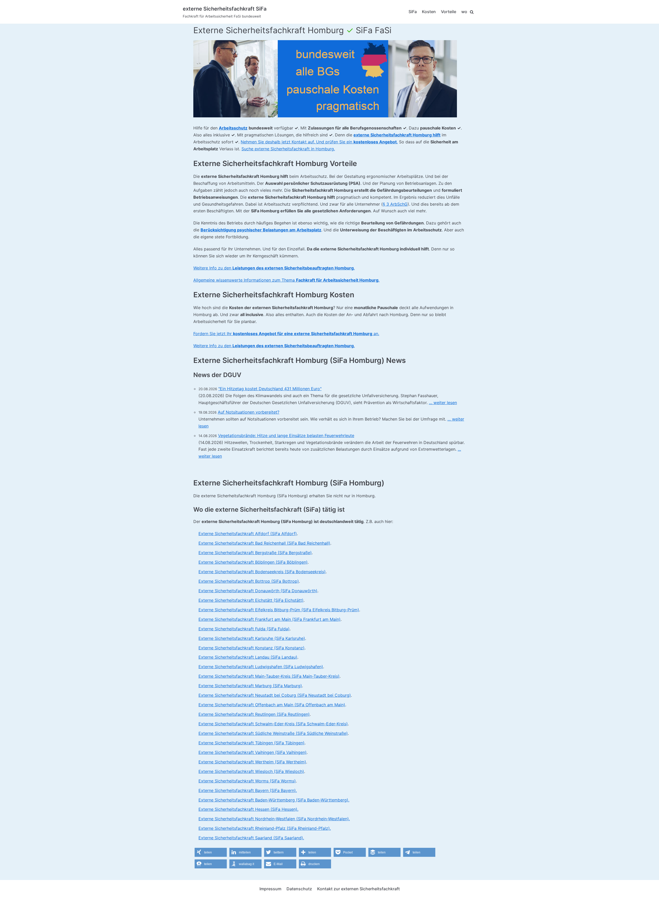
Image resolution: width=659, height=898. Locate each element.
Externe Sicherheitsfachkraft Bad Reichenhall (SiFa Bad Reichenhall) (264, 543)
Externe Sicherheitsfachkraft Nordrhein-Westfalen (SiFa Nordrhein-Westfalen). (274, 818)
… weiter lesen (443, 402)
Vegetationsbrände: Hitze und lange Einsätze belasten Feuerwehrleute (286, 435)
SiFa (413, 11)
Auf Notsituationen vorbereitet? (248, 412)
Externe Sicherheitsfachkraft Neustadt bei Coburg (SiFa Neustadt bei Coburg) (274, 695)
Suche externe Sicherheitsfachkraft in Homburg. (288, 148)
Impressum (270, 888)
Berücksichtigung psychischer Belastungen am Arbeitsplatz (261, 229)
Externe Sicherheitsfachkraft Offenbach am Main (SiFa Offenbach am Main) (271, 704)
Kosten (429, 11)
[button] (211, 852)
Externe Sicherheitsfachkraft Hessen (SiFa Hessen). (248, 809)
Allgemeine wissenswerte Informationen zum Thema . (286, 280)
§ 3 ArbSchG (395, 204)
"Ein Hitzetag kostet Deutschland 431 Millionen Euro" (270, 388)
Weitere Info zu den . (274, 268)
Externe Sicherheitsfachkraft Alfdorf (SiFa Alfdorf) (247, 533)
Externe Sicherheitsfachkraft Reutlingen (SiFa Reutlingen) (254, 714)
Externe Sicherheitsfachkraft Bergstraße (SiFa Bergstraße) (255, 552)
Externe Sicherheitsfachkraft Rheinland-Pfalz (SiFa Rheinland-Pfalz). (264, 828)
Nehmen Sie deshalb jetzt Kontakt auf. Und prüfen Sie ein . (319, 141)
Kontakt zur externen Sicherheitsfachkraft (358, 888)
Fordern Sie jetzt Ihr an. (286, 333)
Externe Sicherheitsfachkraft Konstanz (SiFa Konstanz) (251, 647)
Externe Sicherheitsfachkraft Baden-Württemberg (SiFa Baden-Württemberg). (273, 800)
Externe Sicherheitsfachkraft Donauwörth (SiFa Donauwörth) (257, 590)
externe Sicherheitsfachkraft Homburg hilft (396, 134)
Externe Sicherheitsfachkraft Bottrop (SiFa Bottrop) (248, 581)
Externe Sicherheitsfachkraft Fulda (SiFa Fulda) (244, 628)
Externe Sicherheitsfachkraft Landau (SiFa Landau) (247, 657)
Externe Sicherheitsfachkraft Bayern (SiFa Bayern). (247, 790)
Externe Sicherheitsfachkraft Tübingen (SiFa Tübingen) (251, 742)
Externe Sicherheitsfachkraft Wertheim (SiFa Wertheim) (252, 761)
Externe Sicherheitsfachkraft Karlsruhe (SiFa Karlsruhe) (251, 638)
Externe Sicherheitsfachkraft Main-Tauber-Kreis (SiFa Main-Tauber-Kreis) (269, 676)
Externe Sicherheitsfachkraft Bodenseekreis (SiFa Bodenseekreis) (262, 571)
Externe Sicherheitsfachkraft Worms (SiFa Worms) (247, 780)
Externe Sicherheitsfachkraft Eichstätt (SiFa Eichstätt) (251, 600)
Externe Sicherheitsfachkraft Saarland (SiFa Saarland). (251, 837)
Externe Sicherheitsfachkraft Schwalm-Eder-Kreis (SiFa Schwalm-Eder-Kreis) (273, 723)
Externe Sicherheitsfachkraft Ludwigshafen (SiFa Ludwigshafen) (260, 666)
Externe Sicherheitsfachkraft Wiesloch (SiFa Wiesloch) (251, 771)
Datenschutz (299, 888)
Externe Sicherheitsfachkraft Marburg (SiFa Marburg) (250, 685)
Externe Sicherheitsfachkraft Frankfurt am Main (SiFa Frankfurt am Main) (269, 619)
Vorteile (448, 11)
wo (464, 11)
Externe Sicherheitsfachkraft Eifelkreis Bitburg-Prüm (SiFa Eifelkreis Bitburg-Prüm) (278, 609)
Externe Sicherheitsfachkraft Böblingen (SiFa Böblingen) (253, 562)
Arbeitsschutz (233, 127)
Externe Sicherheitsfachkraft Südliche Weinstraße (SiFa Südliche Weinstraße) (273, 733)
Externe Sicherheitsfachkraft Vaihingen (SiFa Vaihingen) (252, 752)
